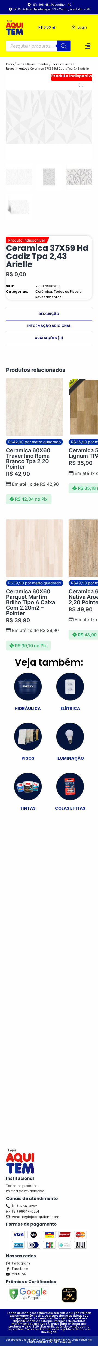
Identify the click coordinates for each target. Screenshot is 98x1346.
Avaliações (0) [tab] (49, 338)
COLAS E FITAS (70, 808)
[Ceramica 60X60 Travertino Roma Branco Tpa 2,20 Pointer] (34, 407)
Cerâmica (43, 291)
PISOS (28, 758)
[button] (88, 45)
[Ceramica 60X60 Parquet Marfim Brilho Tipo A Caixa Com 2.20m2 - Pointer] (34, 548)
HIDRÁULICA (28, 708)
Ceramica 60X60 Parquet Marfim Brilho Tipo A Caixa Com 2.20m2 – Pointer (30, 602)
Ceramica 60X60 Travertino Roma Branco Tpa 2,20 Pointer (28, 458)
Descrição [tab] (49, 313)
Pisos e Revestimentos (32, 64)
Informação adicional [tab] (49, 325)
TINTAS (28, 808)
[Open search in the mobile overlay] (38, 45)
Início (10, 64)
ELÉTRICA (70, 708)
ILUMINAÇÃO (70, 758)
